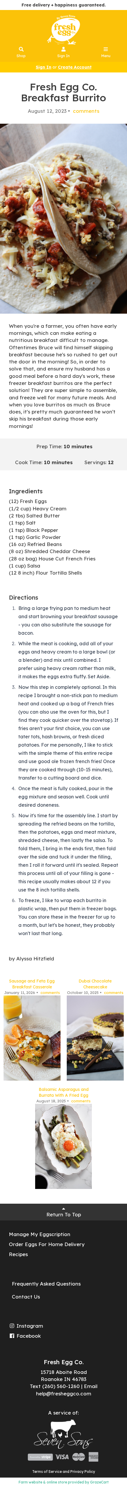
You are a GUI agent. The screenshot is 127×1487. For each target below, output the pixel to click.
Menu (105, 56)
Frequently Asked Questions (46, 1284)
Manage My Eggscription (39, 1234)
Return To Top (63, 1214)
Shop (21, 56)
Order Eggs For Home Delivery (46, 1244)
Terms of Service (47, 1471)
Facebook (28, 1336)
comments (85, 111)
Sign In (63, 56)
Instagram (29, 1326)
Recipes (18, 1254)
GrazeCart (99, 1482)
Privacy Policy (82, 1471)
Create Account (75, 67)
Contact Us (26, 1297)
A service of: (63, 1413)
